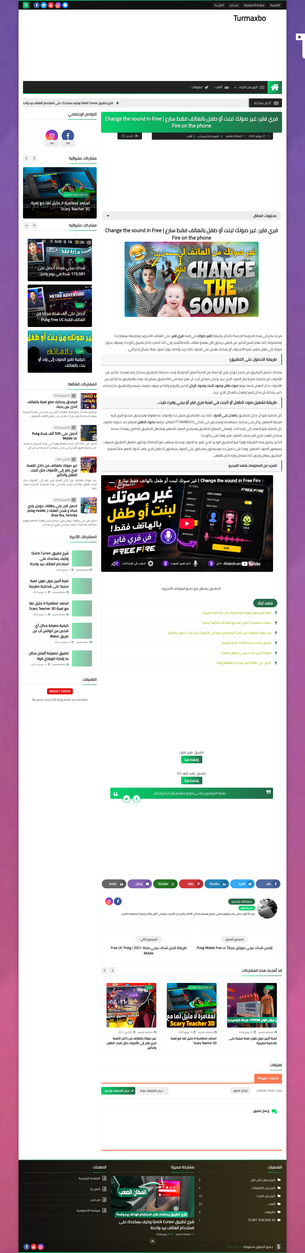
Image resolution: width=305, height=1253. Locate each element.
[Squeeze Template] (278, 1246)
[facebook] (36, 5)
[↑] (152, 1241)
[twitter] (44, 5)
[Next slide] (104, 970)
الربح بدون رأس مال (263, 1180)
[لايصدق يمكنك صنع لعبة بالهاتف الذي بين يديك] (89, 401)
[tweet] (126, 799)
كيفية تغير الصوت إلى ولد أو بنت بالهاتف (61, 316)
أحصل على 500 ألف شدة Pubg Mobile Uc (54, 435)
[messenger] (65, 5)
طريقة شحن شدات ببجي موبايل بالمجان (246, 653)
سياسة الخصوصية (254, 5)
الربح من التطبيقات (263, 1188)
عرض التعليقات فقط (151, 1090)
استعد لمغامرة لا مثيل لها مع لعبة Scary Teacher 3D (236, 623)
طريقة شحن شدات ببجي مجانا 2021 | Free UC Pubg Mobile (60, 362)
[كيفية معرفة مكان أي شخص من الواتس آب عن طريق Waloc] (82, 631)
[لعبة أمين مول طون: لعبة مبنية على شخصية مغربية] (82, 586)
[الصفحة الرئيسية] (274, 87)
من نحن (234, 5)
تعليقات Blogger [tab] (268, 1078)
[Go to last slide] (112, 970)
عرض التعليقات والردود (117, 1090)
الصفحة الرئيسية (210, 136)
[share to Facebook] (136, 799)
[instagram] (58, 5)
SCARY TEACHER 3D (261, 1220)
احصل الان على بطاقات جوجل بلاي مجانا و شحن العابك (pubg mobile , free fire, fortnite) (52, 510)
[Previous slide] (34, 158)
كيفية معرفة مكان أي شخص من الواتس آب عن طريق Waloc (62, 205)
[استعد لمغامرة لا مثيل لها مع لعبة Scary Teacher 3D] (82, 608)
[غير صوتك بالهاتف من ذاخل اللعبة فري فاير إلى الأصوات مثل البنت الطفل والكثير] (89, 465)
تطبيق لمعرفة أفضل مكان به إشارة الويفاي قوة (49, 656)
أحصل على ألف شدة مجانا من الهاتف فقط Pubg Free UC (60, 270)
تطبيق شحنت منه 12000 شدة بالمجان (246, 643)
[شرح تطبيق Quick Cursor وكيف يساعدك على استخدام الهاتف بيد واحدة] (82, 558)
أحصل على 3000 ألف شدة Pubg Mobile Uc (244, 663)
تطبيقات (197, 87)
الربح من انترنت (248, 87)
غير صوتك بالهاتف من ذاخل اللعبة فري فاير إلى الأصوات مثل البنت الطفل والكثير (219, 633)
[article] (149, 945)
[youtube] (51, 5)
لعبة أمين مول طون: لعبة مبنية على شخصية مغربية (237, 613)
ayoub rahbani (183, 1234)
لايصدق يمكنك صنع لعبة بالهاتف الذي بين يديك (52, 404)
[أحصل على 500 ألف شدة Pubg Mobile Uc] (89, 433)
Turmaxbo (250, 17)
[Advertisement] (104, 45)
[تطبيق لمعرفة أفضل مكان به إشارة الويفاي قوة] (82, 658)
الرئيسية (275, 5)
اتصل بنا (219, 5)
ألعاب (218, 87)
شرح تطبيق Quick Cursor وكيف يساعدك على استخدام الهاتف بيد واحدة (112, 103)
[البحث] (26, 5)
